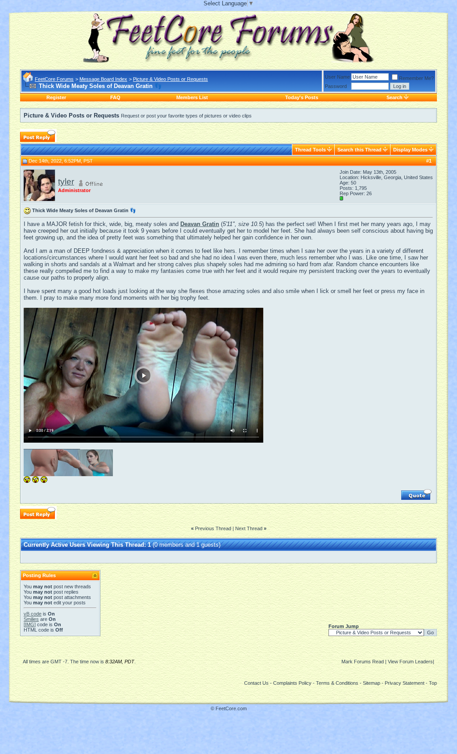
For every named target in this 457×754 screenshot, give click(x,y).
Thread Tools (310, 149)
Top (433, 683)
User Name (337, 77)
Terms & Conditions (337, 683)
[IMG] (30, 624)
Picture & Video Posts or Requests (170, 79)
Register (56, 97)
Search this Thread (359, 149)
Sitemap (371, 683)
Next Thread (248, 528)
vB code (33, 613)
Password (336, 86)
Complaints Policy (292, 683)
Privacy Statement (404, 683)
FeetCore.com (231, 708)
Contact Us (256, 683)
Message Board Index (103, 79)
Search (394, 97)
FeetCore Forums (54, 79)
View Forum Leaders (410, 661)
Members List (192, 97)
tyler (66, 181)
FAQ (115, 97)
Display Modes (410, 149)
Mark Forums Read (362, 661)
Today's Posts (301, 97)
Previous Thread (213, 528)
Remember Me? (416, 78)
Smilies (31, 619)
